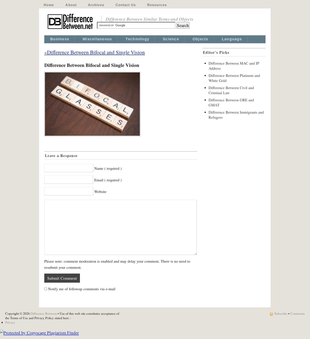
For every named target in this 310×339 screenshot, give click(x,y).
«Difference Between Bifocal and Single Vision (94, 52)
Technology (137, 39)
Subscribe (280, 313)
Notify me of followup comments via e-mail (81, 288)
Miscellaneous (97, 39)
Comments (297, 313)
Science (171, 39)
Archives (96, 5)
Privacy (10, 322)
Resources (157, 5)
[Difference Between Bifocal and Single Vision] (120, 104)
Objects (200, 39)
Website (100, 191)
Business (59, 39)
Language (232, 39)
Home (49, 5)
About (71, 5)
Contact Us (126, 5)
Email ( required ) (108, 179)
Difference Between (44, 313)
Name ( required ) (108, 168)
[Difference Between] (70, 29)
